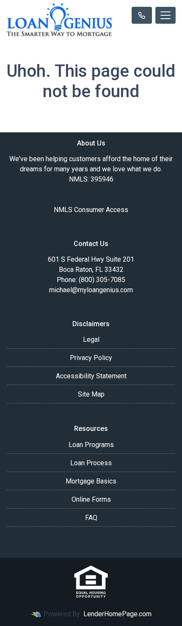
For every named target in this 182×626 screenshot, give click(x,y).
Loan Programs (91, 445)
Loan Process (91, 463)
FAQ (91, 518)
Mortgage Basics (91, 481)
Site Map (91, 394)
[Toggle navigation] (165, 15)
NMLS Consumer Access (91, 210)
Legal (91, 339)
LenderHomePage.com (117, 614)
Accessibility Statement (91, 376)
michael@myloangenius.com (91, 290)
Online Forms (91, 499)
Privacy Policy (91, 358)
